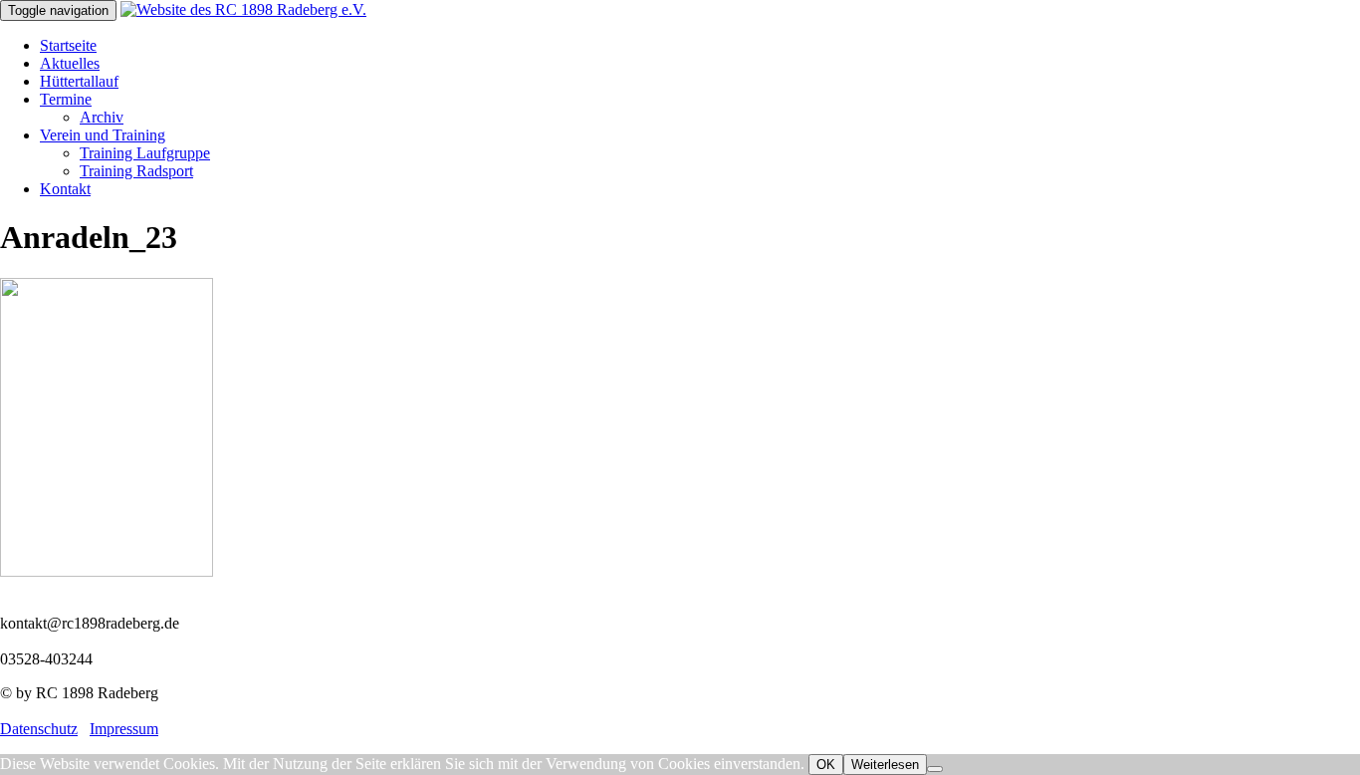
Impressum (124, 728)
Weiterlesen (885, 764)
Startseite (68, 45)
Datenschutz (39, 728)
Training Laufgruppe (145, 152)
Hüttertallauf (79, 81)
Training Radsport (136, 170)
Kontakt (65, 188)
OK (825, 764)
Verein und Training (102, 135)
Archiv (101, 117)
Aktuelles (70, 63)
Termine (66, 99)
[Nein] (935, 769)
